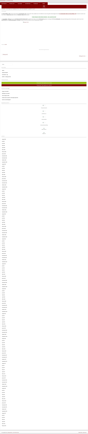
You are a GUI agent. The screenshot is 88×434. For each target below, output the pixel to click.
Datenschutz (80, 432)
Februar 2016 (4, 400)
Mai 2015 (3, 419)
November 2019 (4, 307)
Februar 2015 (4, 425)
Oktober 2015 (4, 409)
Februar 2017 (4, 375)
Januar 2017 (4, 377)
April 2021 (3, 272)
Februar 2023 (4, 226)
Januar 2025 (4, 178)
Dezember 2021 (4, 255)
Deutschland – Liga (5, 74)
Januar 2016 (4, 402)
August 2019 (4, 313)
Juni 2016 (3, 392)
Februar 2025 (4, 176)
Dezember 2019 (4, 305)
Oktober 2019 (4, 309)
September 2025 (4, 162)
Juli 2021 (3, 265)
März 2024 (3, 199)
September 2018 (4, 336)
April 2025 (3, 172)
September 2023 (4, 211)
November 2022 (4, 232)
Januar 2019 (4, 328)
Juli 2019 (3, 315)
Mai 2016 (3, 394)
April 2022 (3, 247)
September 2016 (4, 386)
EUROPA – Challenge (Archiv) (6, 76)
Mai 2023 (3, 220)
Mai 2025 (3, 170)
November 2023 (4, 207)
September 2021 (4, 261)
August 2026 (4, 139)
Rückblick (36, 3)
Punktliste (12, 3)
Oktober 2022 (4, 234)
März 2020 (3, 299)
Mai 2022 (3, 245)
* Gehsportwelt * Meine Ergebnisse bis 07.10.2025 (44, 82)
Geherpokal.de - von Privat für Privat (13, 432)
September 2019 (4, 311)
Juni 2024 (3, 193)
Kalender (20, 3)
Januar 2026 (4, 153)
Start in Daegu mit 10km (5, 95)
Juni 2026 (3, 143)
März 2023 (3, 224)
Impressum (84, 432)
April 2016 (3, 396)
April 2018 (3, 346)
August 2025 (4, 164)
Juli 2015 (3, 415)
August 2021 (4, 263)
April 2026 (3, 147)
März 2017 (3, 373)
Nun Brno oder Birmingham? (6, 99)
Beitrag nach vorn (82, 56)
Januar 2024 (4, 203)
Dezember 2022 (4, 230)
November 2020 (4, 282)
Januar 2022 (4, 253)
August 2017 (4, 363)
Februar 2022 (4, 251)
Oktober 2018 (4, 334)
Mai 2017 (3, 369)
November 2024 (4, 182)
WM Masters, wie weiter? (6, 93)
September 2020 (4, 286)
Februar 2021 (4, 276)
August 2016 (4, 388)
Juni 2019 (3, 317)
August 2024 (4, 189)
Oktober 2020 (4, 284)
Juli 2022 (3, 240)
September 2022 (4, 236)
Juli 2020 (3, 290)
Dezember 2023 (4, 205)
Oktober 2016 (4, 384)
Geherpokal (28, 3)
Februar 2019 (4, 326)
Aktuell (6, 44)
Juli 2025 (3, 166)
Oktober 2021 (4, 259)
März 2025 (3, 174)
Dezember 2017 (4, 355)
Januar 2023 (4, 228)
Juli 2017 (3, 365)
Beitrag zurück (5, 54)
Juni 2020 (3, 292)
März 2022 (3, 249)
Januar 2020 (4, 303)
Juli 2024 (3, 191)
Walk (44, 3)
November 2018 (4, 332)
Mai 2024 (3, 195)
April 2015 (3, 421)
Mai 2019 (3, 319)
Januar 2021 (4, 278)
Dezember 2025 (4, 155)
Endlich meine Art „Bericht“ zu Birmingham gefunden (10, 97)
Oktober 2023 (4, 209)
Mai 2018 (3, 344)
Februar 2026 (4, 151)
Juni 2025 (3, 168)
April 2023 (3, 222)
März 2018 (3, 348)
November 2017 (4, 357)
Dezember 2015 (4, 404)
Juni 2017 (3, 367)
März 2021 (3, 274)
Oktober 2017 (4, 359)
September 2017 (4, 361)
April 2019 (3, 321)
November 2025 (4, 157)
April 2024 (3, 197)
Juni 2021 (3, 267)
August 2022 (4, 238)
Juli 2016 (3, 390)
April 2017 (3, 371)
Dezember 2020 (4, 280)
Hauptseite (4, 3)
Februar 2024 (4, 201)
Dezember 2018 (4, 330)
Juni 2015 (3, 417)
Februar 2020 (4, 301)
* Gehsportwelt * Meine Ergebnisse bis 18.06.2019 (44, 85)
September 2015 (4, 411)
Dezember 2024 (4, 180)
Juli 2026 (3, 141)
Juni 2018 (3, 342)
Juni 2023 (3, 218)
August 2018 (4, 338)
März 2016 (3, 398)
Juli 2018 (3, 340)
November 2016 (4, 382)
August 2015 (4, 413)
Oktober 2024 (4, 184)
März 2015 (3, 423)
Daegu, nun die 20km (5, 91)
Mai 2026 (3, 145)
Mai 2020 (3, 294)
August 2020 (4, 288)
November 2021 (4, 257)
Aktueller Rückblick (5, 72)
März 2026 (3, 149)
